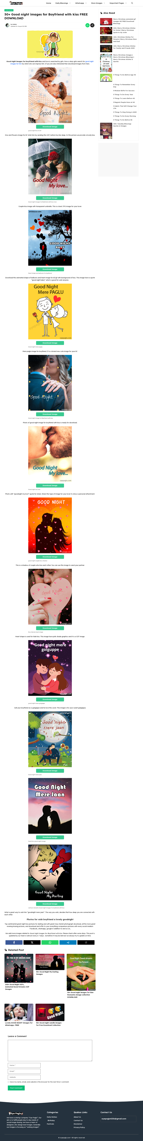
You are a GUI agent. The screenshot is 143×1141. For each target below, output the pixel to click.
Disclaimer (78, 1124)
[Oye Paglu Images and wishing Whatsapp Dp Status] (16, 3)
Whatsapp (79, 3)
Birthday (51, 1120)
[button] (132, 3)
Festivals (50, 1124)
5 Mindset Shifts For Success (124, 90)
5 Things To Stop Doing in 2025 (125, 112)
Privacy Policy (79, 1127)
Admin (15, 24)
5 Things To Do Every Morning (124, 116)
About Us (77, 1117)
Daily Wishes (52, 1117)
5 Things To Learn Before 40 (124, 98)
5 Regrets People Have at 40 (124, 102)
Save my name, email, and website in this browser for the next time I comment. (39, 1082)
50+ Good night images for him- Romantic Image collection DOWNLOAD (80, 994)
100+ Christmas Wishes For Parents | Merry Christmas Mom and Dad (125, 39)
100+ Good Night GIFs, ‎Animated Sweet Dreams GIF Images (17, 986)
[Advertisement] (118, 159)
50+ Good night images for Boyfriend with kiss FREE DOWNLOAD (46, 16)
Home (48, 3)
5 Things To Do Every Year (123, 94)
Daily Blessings (62, 3)
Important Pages (117, 3)
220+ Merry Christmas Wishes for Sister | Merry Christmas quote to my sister (124, 30)
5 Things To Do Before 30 (122, 120)
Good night (9, 10)
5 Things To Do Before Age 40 (124, 75)
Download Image (50, 127)
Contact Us (78, 1120)
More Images (96, 3)
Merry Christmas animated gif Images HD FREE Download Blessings (124, 21)
